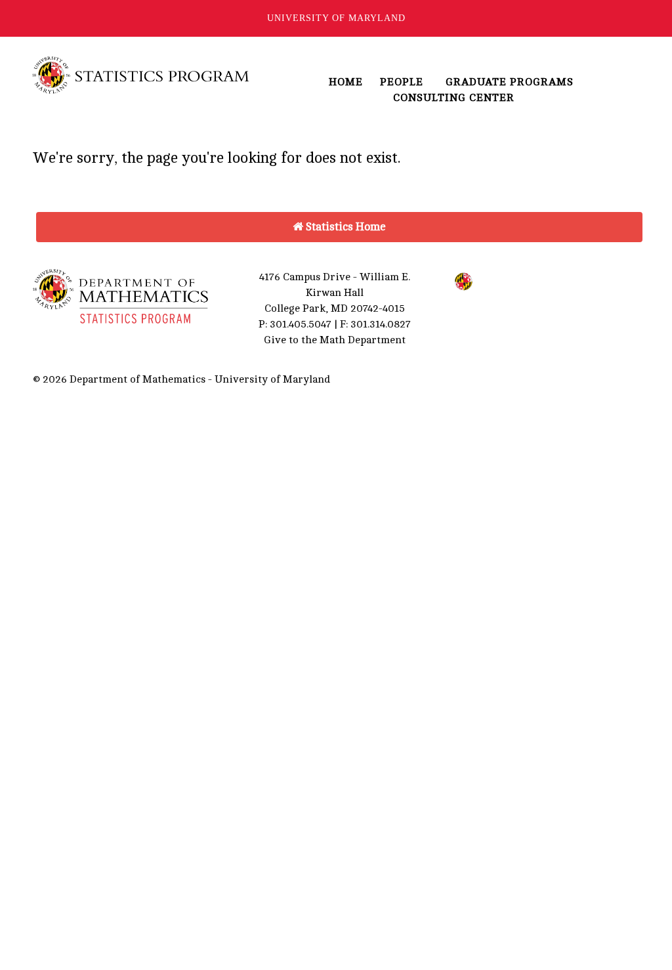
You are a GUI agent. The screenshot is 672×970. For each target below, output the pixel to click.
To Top (568, 379)
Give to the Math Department (335, 340)
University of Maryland (336, 18)
